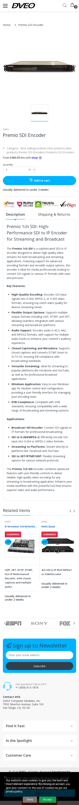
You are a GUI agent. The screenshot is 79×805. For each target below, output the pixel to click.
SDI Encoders (66, 152)
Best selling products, (34, 148)
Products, (52, 152)
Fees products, (56, 148)
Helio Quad (48, 526)
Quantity (8, 164)
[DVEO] (23, 6)
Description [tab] (15, 214)
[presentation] (70, 511)
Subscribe (39, 666)
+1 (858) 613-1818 (27, 687)
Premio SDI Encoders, (32, 152)
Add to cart (42, 180)
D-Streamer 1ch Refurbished (21, 526)
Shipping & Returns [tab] (54, 214)
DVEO (6, 129)
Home (7, 25)
